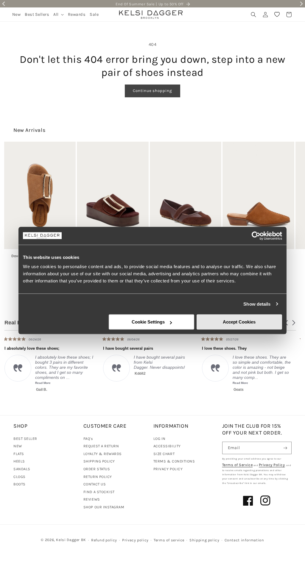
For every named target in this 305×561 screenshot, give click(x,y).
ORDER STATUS (96, 469)
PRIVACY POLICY (168, 469)
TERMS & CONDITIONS (174, 461)
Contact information (244, 540)
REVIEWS (91, 499)
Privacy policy (135, 540)
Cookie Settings (148, 321)
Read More (181, 383)
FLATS (18, 453)
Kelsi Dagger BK (71, 539)
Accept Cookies (239, 321)
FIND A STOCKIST (99, 492)
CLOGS (19, 476)
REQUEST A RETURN (101, 446)
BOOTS (19, 484)
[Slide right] (292, 186)
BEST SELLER (25, 438)
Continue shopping (152, 90)
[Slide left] (12, 186)
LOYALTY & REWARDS (102, 453)
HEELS (19, 461)
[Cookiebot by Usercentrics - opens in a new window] (256, 235)
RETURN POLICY (97, 476)
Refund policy (104, 540)
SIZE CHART (164, 453)
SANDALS (21, 469)
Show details (256, 304)
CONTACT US (94, 484)
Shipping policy (204, 540)
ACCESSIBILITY (167, 446)
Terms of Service (237, 464)
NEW (17, 446)
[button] (58, 14)
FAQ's (88, 438)
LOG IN (159, 438)
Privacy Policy (272, 464)
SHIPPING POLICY (99, 461)
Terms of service (169, 540)
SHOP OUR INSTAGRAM (104, 507)
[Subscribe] (285, 448)
